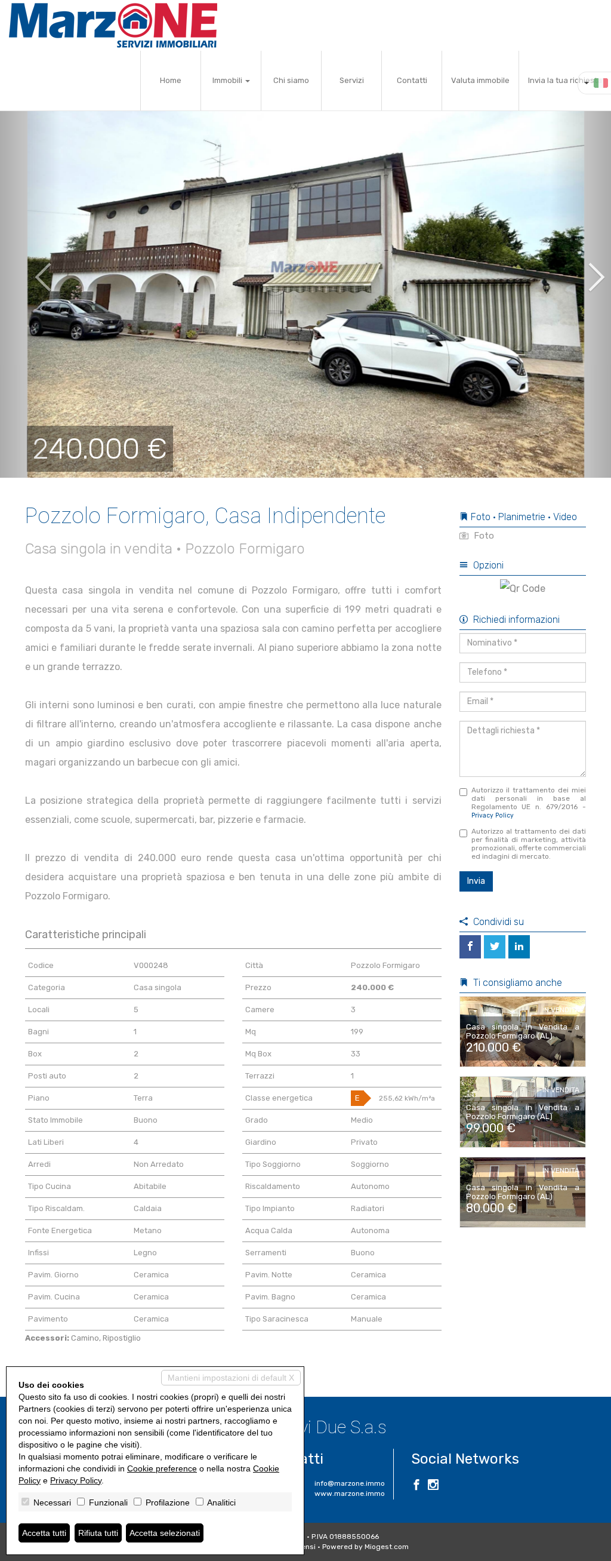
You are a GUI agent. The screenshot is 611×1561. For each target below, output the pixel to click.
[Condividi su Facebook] (470, 946)
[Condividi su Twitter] (494, 946)
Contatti (412, 80)
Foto (482, 535)
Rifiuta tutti (98, 1533)
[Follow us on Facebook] (416, 1486)
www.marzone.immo (349, 1493)
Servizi (352, 80)
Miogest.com (387, 1546)
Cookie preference (162, 1468)
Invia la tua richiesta (565, 80)
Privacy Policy (492, 815)
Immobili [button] (228, 80)
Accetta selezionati (164, 1533)
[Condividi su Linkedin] (519, 946)
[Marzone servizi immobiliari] (113, 25)
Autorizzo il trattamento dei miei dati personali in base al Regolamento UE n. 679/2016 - (529, 802)
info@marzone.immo (349, 1483)
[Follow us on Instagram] (433, 1486)
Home (170, 80)
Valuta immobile (480, 80)
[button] (30, 269)
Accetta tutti (44, 1533)
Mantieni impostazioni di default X (231, 1377)
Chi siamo (291, 80)
